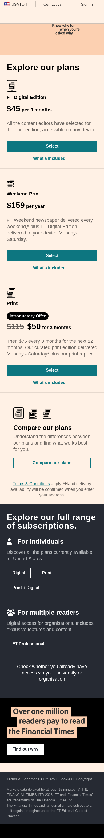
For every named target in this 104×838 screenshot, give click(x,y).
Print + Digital (25, 587)
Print (46, 573)
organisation (52, 679)
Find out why (25, 749)
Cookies (65, 779)
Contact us (52, 4)
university (66, 673)
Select (52, 146)
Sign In (87, 4)
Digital (18, 573)
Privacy (49, 779)
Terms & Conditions (31, 483)
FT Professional (28, 644)
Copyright (84, 779)
